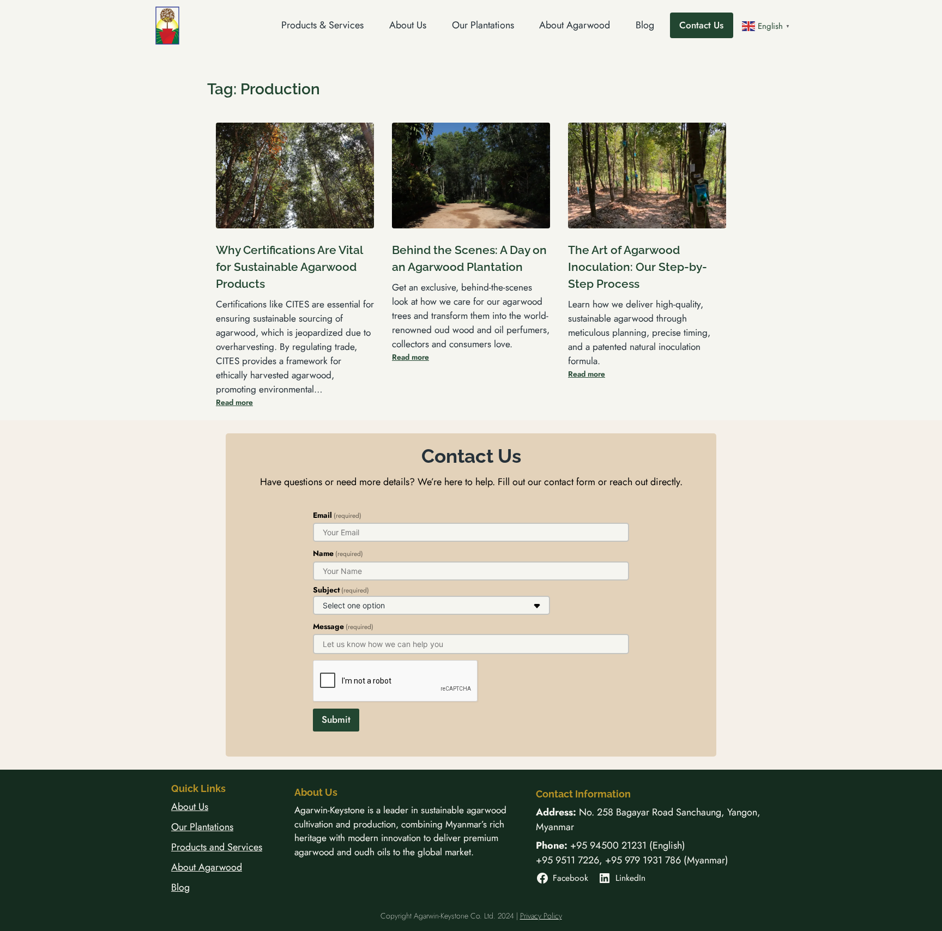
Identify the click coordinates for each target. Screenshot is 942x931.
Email (337, 515)
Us (203, 807)
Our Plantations (202, 827)
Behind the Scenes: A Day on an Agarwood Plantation (469, 258)
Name (338, 553)
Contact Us (701, 25)
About (184, 807)
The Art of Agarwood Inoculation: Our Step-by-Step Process (637, 267)
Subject (341, 590)
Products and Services (216, 847)
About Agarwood (206, 867)
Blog (180, 887)
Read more (234, 402)
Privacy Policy (541, 915)
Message (343, 626)
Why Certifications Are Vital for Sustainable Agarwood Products (289, 267)
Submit (336, 719)
